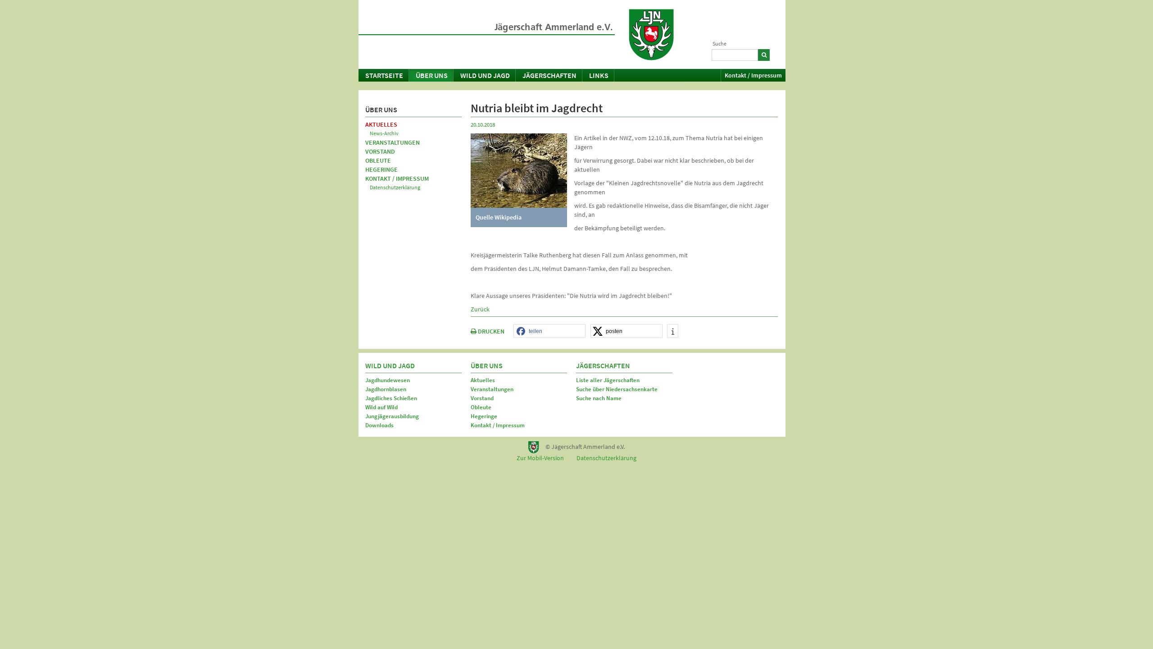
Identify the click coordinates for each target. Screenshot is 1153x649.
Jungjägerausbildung (392, 416)
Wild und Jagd (485, 75)
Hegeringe (381, 169)
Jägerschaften (549, 75)
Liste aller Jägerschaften (608, 380)
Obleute (378, 160)
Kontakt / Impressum (753, 75)
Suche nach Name (599, 398)
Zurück (480, 309)
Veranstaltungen (392, 142)
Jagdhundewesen (387, 380)
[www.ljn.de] (651, 34)
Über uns (432, 75)
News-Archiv (384, 133)
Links (598, 75)
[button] (549, 331)
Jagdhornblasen (385, 389)
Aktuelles (381, 124)
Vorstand (380, 151)
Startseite (384, 75)
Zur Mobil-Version (540, 458)
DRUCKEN (490, 331)
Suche (719, 43)
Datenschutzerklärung (395, 187)
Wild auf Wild (381, 407)
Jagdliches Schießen (391, 398)
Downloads (379, 425)
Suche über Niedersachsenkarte (617, 389)
